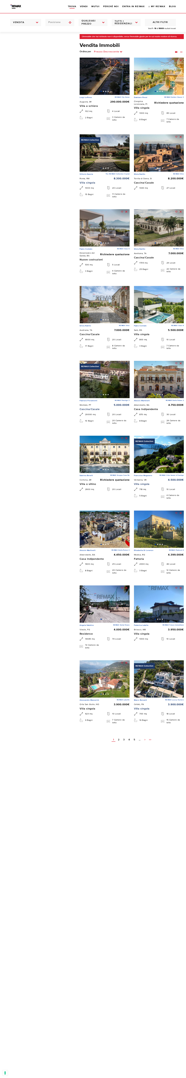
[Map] (37, 555)
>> (150, 740)
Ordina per (85, 51)
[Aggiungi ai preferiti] (122, 60)
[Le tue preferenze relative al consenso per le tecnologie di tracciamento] (5, 1073)
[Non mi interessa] (126, 60)
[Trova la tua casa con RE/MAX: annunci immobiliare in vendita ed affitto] (18, 6)
